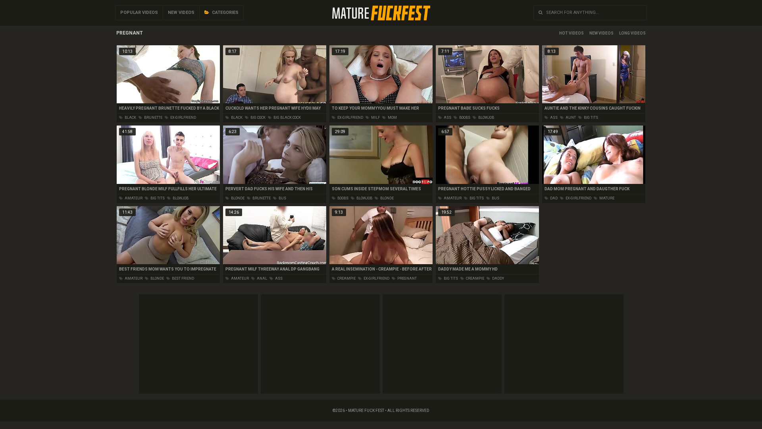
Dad (553, 198)
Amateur (133, 198)
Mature (606, 198)
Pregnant (406, 278)
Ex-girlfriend (182, 118)
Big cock (258, 118)
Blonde (237, 198)
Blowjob (485, 118)
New (593, 33)
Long (624, 33)
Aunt (570, 118)
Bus (282, 198)
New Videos (181, 12)
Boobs (464, 118)
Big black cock (287, 118)
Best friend (182, 278)
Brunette (152, 118)
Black (130, 118)
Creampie (346, 278)
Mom (392, 118)
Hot (563, 33)
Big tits (590, 118)
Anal (261, 278)
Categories (225, 12)
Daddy (497, 278)
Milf (375, 118)
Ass (447, 118)
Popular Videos (139, 12)
